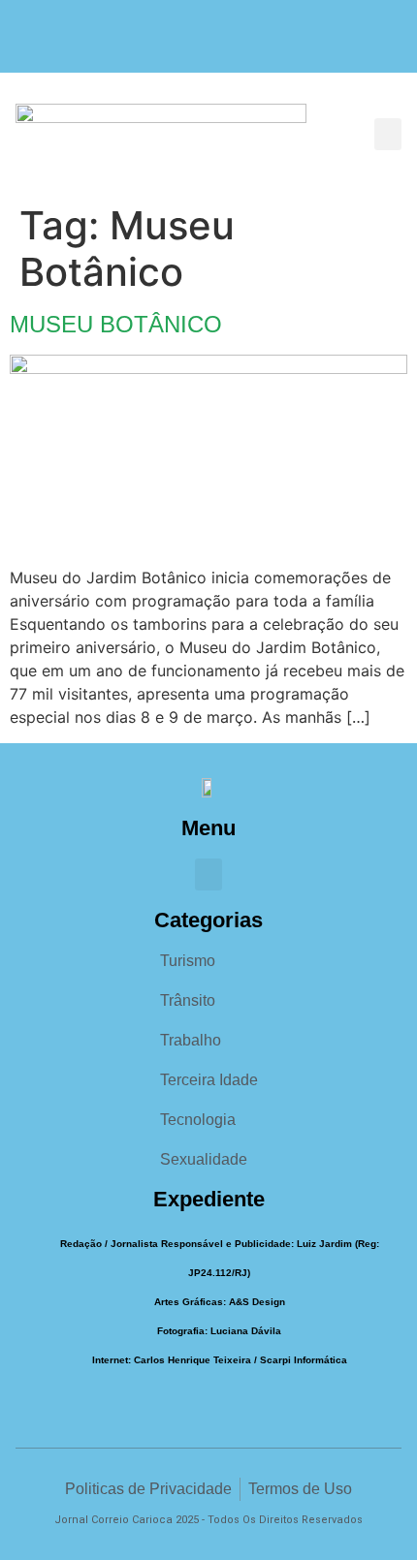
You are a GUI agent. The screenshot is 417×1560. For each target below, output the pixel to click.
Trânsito (187, 1000)
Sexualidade (203, 1159)
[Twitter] (247, 46)
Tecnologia (198, 1119)
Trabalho (190, 1040)
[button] (387, 134)
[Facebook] (171, 46)
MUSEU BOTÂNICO (116, 324)
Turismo (187, 960)
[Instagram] (209, 46)
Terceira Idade (209, 1080)
